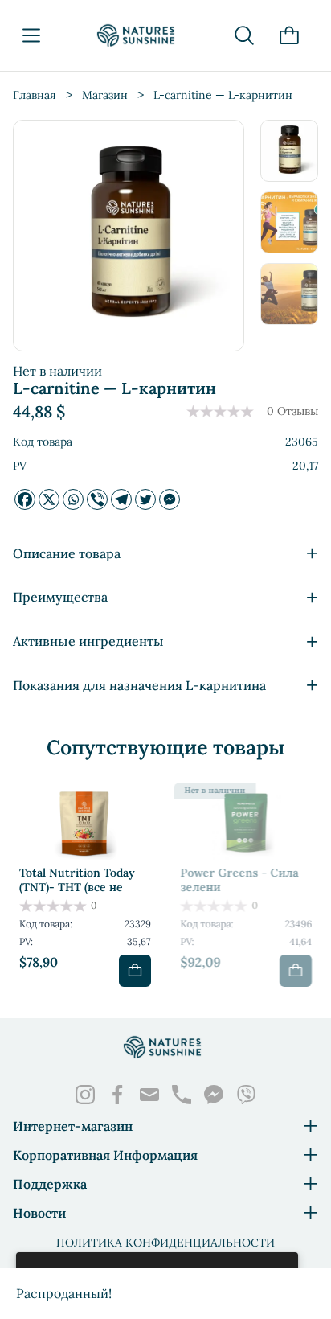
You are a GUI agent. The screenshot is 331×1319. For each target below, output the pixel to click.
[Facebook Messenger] (169, 499)
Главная (34, 95)
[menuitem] (289, 151)
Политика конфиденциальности (165, 1242)
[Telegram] (121, 499)
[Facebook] (24, 499)
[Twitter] (145, 499)
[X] (49, 499)
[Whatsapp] (73, 499)
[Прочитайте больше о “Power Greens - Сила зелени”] (296, 971)
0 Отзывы (292, 411)
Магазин (105, 95)
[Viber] (97, 499)
